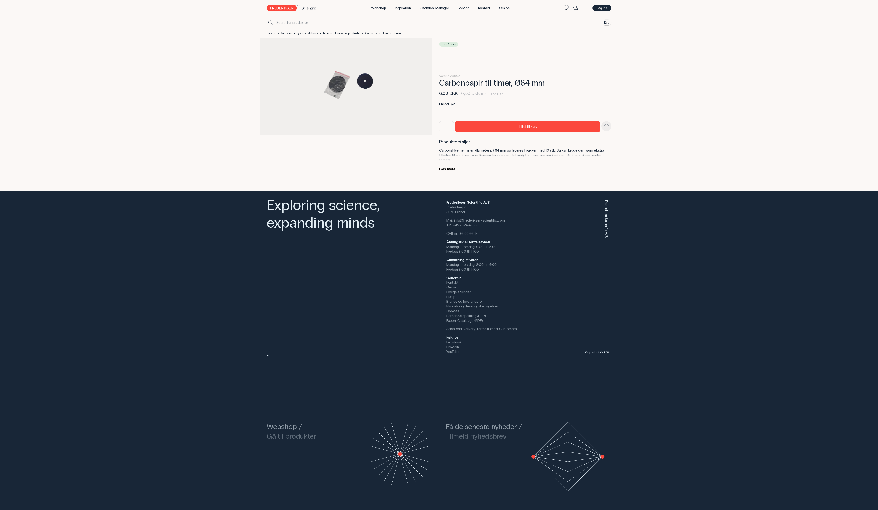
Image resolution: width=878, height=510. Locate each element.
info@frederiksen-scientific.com (479, 220)
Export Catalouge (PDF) (464, 320)
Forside (271, 33)
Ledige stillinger (458, 292)
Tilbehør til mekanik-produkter (342, 33)
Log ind (602, 8)
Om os (451, 287)
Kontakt (452, 282)
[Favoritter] (566, 8)
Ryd (606, 22)
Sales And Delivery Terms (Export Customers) (482, 329)
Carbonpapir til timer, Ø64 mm (384, 33)
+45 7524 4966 (465, 225)
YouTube (453, 352)
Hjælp (450, 297)
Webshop (286, 33)
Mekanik (313, 33)
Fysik (300, 33)
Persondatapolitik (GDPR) (466, 316)
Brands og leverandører (464, 301)
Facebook (454, 342)
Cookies (452, 311)
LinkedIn (452, 347)
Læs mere (447, 169)
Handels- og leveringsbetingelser (472, 306)
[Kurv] (576, 8)
